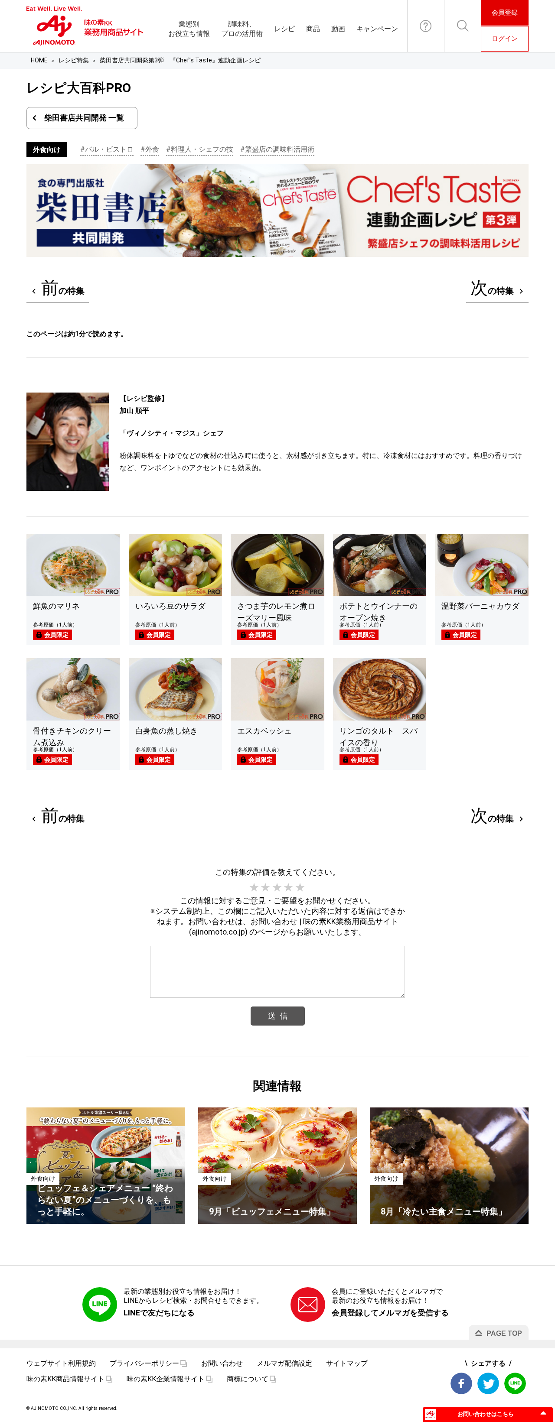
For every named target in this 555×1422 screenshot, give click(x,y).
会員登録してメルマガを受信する (390, 1312)
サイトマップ (347, 1363)
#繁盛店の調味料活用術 (277, 149)
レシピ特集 (74, 60)
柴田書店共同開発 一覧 (84, 117)
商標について (247, 1379)
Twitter (488, 1383)
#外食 (149, 149)
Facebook (461, 1383)
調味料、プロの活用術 (242, 29)
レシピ (284, 29)
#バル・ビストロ (107, 149)
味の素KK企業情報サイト (166, 1379)
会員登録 (505, 12)
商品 (313, 29)
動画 (338, 29)
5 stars (300, 887)
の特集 (63, 288)
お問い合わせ (426, 26)
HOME (39, 60)
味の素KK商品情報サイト (65, 1379)
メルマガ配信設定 (284, 1363)
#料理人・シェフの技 (199, 149)
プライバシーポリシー (144, 1363)
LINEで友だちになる (159, 1312)
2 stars (265, 887)
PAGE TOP (504, 1333)
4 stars (288, 887)
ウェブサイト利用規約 (61, 1363)
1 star (254, 887)
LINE (515, 1383)
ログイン (505, 38)
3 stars (277, 887)
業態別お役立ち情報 (189, 29)
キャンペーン (377, 29)
